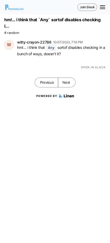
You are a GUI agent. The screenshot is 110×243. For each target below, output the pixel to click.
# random (11, 33)
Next (66, 82)
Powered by (46, 95)
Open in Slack (93, 67)
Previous (47, 82)
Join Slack (87, 7)
